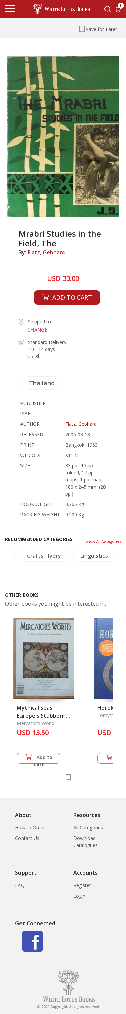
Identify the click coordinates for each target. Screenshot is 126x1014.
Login (79, 896)
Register (82, 885)
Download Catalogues (85, 841)
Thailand (42, 383)
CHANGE (37, 329)
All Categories (88, 827)
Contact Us (27, 838)
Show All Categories (103, 541)
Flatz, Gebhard (47, 252)
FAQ (20, 885)
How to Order (30, 827)
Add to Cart (43, 759)
